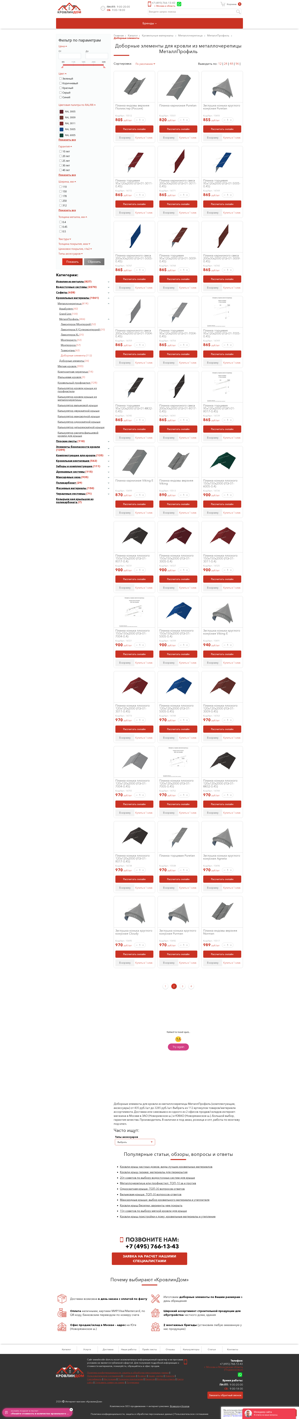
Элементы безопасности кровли (78, 446)
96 (237, 64)
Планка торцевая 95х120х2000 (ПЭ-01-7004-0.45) (178, 333)
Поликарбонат (66, 482)
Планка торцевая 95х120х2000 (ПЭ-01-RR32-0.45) (134, 408)
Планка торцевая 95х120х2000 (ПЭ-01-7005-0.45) (221, 333)
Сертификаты (94, 1379)
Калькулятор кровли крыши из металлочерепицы (77, 398)
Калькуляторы (191, 1349)
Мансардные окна (68, 477)
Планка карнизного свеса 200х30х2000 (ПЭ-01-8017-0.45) (178, 408)
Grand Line (65, 313)
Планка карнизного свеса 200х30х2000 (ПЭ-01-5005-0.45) (134, 258)
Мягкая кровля (67, 366)
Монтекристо (69, 339)
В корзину (125, 137)
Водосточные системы (72, 287)
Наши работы (128, 1349)
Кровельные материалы (73, 297)
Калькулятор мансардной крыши (79, 416)
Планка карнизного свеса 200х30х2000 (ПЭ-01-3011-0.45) (178, 183)
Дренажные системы (70, 471)
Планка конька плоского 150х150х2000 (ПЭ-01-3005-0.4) (176, 558)
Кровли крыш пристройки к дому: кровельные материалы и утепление (168, 1216)
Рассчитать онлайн (134, 129)
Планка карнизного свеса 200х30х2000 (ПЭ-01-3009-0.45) (221, 258)
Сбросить (94, 261)
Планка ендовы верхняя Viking (176, 482)
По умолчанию (144, 63)
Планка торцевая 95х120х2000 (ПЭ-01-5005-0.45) (221, 183)
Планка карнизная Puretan (178, 105)
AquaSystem (66, 308)
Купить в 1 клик (143, 137)
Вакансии (150, 1379)
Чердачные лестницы (71, 493)
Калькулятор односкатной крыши (79, 421)
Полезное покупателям (130, 1379)
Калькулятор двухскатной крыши (79, 410)
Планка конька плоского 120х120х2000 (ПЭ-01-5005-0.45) (176, 708)
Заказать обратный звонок (225, 1395)
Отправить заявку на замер (110, 1382)
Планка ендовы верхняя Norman (220, 932)
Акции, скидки (155, 1375)
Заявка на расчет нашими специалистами (149, 1258)
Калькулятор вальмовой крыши (78, 405)
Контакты (232, 1349)
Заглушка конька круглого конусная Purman (177, 932)
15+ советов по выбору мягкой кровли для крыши (153, 1210)
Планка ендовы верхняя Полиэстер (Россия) (132, 106)
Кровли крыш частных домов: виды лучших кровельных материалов (166, 1166)
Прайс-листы (149, 1349)
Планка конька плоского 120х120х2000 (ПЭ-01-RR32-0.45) (220, 783)
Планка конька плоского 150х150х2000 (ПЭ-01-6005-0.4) (220, 483)
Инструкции (110, 1379)
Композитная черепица (73, 371)
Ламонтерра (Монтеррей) (76, 324)
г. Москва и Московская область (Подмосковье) (223, 1368)
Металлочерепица (70, 303)
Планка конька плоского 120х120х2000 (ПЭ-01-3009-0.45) (220, 708)
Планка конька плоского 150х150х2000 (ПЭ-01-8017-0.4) (132, 558)
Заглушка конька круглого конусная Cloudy (133, 932)
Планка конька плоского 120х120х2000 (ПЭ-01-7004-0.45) (132, 783)
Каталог (66, 1349)
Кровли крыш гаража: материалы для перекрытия (153, 1172)
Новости (169, 1375)
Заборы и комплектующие (74, 466)
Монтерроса (68, 345)
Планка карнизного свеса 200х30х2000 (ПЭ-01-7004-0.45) (134, 333)
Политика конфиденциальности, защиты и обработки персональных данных (128, 1372)
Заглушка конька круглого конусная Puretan (221, 106)
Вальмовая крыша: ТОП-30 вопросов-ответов (150, 1194)
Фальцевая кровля (70, 377)
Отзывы (170, 1349)
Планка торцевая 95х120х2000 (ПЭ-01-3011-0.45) (134, 183)
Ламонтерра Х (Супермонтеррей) (80, 329)
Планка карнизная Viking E (134, 480)
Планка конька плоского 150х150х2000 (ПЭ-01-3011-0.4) (220, 558)
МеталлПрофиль (69, 319)
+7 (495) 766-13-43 (163, 3)
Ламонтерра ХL (70, 334)
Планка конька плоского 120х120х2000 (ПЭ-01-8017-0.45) (132, 858)
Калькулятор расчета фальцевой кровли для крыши (78, 434)
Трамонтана (68, 350)
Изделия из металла (70, 281)
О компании (129, 1375)
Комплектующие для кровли (76, 455)
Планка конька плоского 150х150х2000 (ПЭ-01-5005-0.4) (176, 633)
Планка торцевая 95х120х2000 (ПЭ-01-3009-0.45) (178, 258)
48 (231, 64)
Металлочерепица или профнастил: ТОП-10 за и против (158, 1183)
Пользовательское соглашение (104, 1375)
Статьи (212, 1349)
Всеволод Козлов (179, 1406)
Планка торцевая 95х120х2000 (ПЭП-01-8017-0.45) (219, 408)
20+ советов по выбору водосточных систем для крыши (157, 1177)
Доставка (108, 1349)
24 (225, 64)
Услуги (87, 1349)
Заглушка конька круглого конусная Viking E (221, 632)
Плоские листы (66, 441)
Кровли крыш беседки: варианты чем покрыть (151, 1205)
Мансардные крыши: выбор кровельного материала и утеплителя (164, 1199)
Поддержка (132, 1382)
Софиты (62, 292)
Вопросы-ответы (166, 1379)
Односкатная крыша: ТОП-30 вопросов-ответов (152, 1188)
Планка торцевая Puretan (177, 855)
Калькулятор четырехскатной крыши (81, 427)
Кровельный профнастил (74, 382)
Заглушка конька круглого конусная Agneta (221, 857)
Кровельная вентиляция (73, 460)
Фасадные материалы (71, 488)
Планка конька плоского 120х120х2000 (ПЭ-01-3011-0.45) (132, 708)
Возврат (142, 1375)
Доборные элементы (72, 360)
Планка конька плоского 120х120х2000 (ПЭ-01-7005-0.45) (176, 783)
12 (220, 64)
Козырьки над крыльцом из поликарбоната (74, 501)
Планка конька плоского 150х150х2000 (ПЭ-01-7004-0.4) (132, 633)
